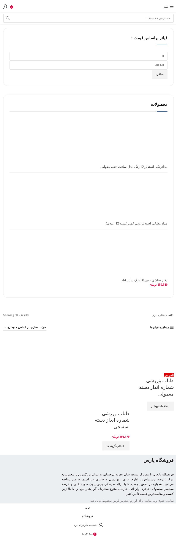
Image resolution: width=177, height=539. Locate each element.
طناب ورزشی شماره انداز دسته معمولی (156, 387)
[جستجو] (7, 18)
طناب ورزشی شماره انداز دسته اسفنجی (112, 420)
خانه (171, 315)
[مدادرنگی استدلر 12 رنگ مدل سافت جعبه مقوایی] (146, 143)
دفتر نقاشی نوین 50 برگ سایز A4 (145, 280)
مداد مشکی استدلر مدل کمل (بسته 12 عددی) (137, 223)
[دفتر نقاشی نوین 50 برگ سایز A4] (146, 256)
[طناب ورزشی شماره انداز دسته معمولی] (155, 353)
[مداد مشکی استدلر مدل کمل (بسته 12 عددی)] (146, 199)
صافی (159, 74)
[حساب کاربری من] (5, 6)
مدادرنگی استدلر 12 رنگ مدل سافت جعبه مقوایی (134, 166)
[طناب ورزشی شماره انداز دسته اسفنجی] (111, 353)
